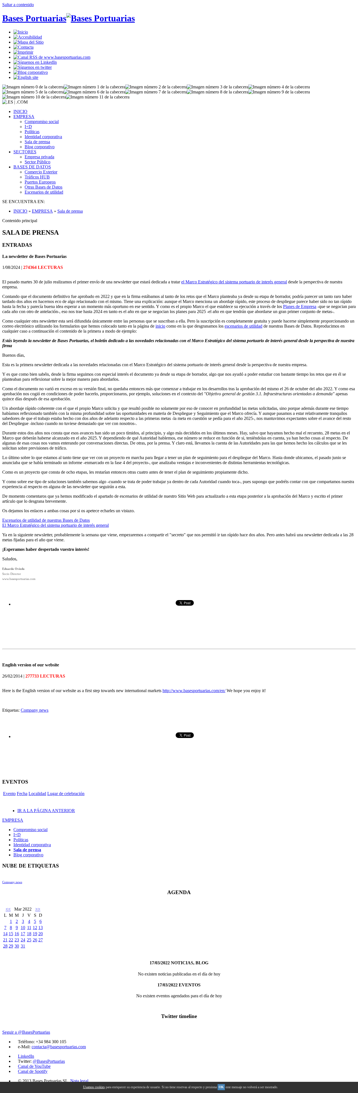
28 (5, 946)
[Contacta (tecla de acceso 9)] (23, 47)
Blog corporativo (40, 146)
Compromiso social (42, 121)
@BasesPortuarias (49, 1061)
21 (5, 939)
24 (23, 939)
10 (23, 927)
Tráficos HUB (37, 177)
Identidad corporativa (43, 136)
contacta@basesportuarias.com (59, 1046)
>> (37, 909)
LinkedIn (26, 1056)
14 (5, 933)
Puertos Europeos (40, 182)
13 (40, 927)
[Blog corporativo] (30, 72)
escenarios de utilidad (243, 326)
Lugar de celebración (65, 793)
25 (29, 939)
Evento (9, 793)
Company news (34, 710)
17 (23, 933)
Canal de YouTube (34, 1066)
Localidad (37, 793)
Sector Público (37, 161)
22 (11, 939)
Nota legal (79, 1080)
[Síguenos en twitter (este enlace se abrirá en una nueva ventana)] (32, 67)
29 (11, 946)
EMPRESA (23, 116)
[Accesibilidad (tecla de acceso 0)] (27, 37)
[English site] (25, 77)
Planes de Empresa (299, 306)
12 (35, 927)
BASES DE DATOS (32, 166)
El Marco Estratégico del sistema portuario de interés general (55, 525)
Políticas (32, 131)
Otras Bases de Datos (43, 187)
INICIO (20, 111)
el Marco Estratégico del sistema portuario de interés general (234, 281)
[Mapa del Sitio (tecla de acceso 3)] (28, 42)
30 (17, 946)
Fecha (22, 793)
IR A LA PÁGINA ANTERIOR (46, 810)
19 (35, 933)
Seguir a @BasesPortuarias (26, 1032)
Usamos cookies (94, 1087)
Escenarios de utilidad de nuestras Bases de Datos (46, 520)
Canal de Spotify (33, 1071)
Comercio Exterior (41, 172)
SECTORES (24, 151)
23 (17, 939)
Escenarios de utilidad (44, 192)
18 (29, 933)
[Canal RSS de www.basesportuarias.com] (51, 57)
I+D (28, 126)
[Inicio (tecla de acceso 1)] (20, 32)
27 (40, 939)
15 (11, 933)
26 (35, 939)
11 (29, 927)
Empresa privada (39, 156)
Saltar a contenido (18, 4)
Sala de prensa (37, 141)
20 (40, 933)
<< (8, 909)
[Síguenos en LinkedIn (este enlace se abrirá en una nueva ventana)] (35, 62)
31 (23, 946)
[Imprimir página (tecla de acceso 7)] (23, 52)
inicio (160, 326)
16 (17, 933)
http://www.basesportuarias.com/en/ (193, 690)
